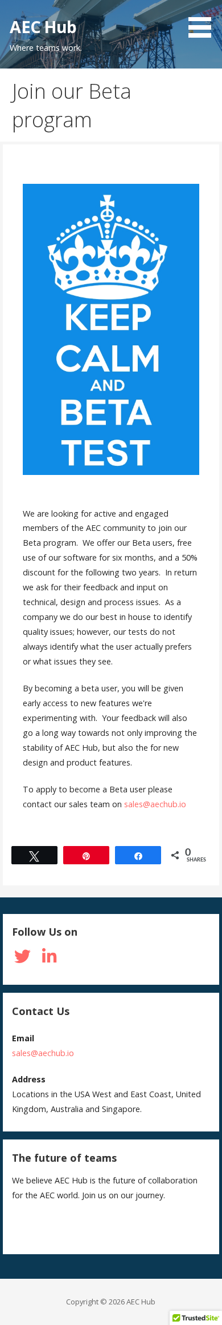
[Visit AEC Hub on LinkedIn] (49, 959)
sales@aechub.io (155, 804)
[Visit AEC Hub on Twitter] (22, 959)
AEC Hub (43, 26)
